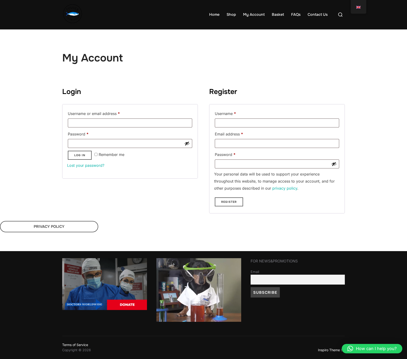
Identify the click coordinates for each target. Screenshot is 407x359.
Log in (79, 155)
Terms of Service (75, 345)
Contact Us (318, 14)
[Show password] (187, 143)
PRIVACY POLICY (49, 226)
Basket (278, 14)
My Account (254, 14)
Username (233, 113)
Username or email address (101, 113)
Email (255, 272)
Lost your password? (85, 165)
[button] (372, 348)
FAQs (296, 14)
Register (229, 202)
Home (214, 14)
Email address (237, 133)
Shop (231, 14)
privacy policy (284, 188)
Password (86, 133)
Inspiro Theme (329, 350)
